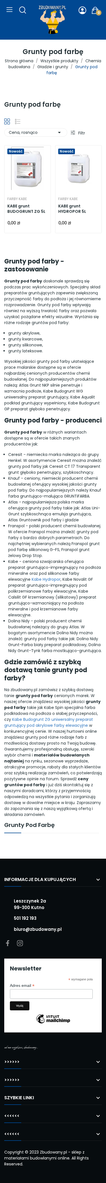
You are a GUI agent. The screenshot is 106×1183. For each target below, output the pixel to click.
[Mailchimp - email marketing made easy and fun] (53, 1023)
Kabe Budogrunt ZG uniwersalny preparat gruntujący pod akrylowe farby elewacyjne (48, 722)
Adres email (22, 985)
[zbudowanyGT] (52, 20)
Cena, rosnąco (36, 132)
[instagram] (20, 943)
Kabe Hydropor (46, 579)
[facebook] (7, 943)
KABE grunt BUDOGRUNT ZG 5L (26, 209)
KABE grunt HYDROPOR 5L (72, 209)
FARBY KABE (17, 199)
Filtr (81, 133)
